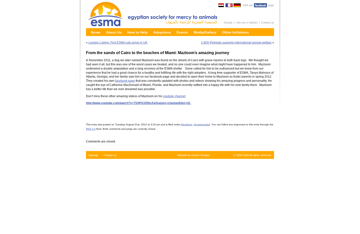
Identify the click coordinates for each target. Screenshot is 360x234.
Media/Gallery (205, 32)
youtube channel (174, 96)
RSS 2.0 (91, 129)
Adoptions (162, 32)
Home (95, 32)
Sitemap (93, 155)
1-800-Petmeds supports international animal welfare (236, 42)
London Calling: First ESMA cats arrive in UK (117, 42)
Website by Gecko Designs (194, 155)
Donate (228, 22)
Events (182, 32)
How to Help (137, 32)
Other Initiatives (235, 32)
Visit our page (258, 5)
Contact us (267, 22)
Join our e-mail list (246, 22)
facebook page (125, 80)
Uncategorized (202, 124)
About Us (114, 32)
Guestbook (100, 40)
